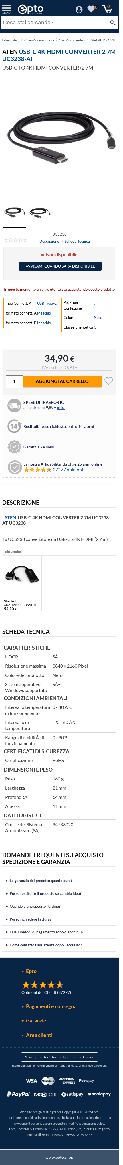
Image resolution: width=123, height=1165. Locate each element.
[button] (110, 135)
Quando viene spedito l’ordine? (35, 906)
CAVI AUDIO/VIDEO (105, 40)
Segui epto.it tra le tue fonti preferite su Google (59, 1057)
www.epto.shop (59, 1157)
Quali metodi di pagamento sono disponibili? (46, 932)
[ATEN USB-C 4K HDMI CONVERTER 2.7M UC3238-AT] (59, 135)
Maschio (44, 313)
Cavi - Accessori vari (39, 40)
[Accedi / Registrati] (79, 11)
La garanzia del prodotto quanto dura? (41, 880)
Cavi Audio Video (72, 40)
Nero (98, 317)
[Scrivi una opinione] (15, 241)
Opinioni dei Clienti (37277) (46, 992)
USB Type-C (47, 303)
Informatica (10, 40)
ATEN (10, 517)
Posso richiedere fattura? (30, 919)
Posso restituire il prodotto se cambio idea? (45, 893)
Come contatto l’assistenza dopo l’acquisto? (46, 945)
